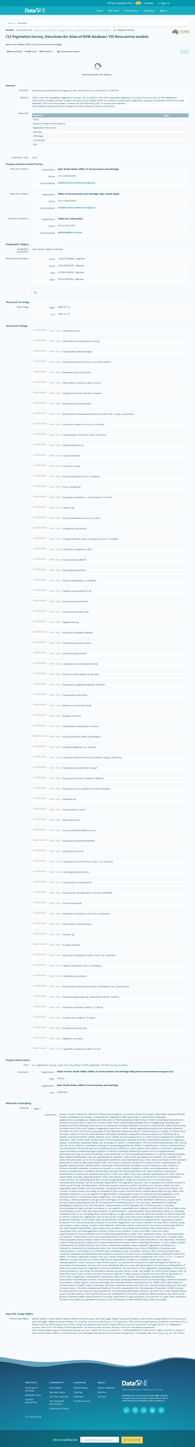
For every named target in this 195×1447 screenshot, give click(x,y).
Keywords (23, 113)
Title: (26, 1065)
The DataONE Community (56, 1402)
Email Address (47, 183)
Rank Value (55, 330)
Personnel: (23, 1072)
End (53, 314)
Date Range (23, 307)
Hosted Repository (31, 1401)
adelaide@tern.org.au (70, 232)
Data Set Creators (19, 169)
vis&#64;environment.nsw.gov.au (76, 182)
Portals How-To (82, 1401)
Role (52, 1079)
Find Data (35, 1416)
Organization (48, 169)
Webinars (78, 1396)
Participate (55, 1387)
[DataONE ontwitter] (126, 1410)
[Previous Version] (114, 30)
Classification (40, 330)
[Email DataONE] (143, 1410)
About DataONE (106, 1387)
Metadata (22, 23)
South (52, 266)
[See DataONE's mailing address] (161, 1410)
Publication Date (20, 157)
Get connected (132, 1440)
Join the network (59, 1396)
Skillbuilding (80, 1387)
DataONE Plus (33, 1395)
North (52, 259)
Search (11, 23)
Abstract (24, 97)
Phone (52, 176)
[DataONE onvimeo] (135, 1410)
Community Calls (59, 1408)
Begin (52, 307)
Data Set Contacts (19, 193)
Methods (24, 1108)
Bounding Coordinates (17, 258)
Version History (126, 30)
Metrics (102, 1392)
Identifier (24, 90)
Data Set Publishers (18, 218)
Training (77, 1392)
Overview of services (31, 1389)
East (52, 273)
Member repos (57, 1392)
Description (51, 1114)
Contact (102, 1396)
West (52, 279)
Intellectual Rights (19, 1318)
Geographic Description (23, 250)
